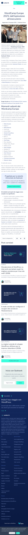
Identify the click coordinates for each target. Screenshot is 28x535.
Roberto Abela (8, 160)
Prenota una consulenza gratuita (19, 484)
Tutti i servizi (17, 462)
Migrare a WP (17, 449)
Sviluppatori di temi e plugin (8, 508)
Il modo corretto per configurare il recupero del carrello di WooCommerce (13, 309)
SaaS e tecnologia (5, 511)
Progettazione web (18, 444)
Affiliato (3, 514)
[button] (17, 238)
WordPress (3, 264)
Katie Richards (6, 82)
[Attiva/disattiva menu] (26, 3)
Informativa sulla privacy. (18, 531)
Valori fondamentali (5, 447)
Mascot (3, 459)
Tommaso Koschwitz (9, 158)
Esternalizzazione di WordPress (8, 501)
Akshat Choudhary (9, 133)
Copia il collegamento (7, 238)
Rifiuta (18, 533)
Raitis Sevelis (7, 124)
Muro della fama (5, 457)
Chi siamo (3, 439)
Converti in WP (17, 452)
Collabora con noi (5, 519)
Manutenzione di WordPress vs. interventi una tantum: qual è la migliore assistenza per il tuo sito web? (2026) (12, 270)
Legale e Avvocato (5, 481)
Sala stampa (4, 442)
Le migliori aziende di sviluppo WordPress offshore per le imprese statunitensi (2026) (12, 346)
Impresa (3, 468)
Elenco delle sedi (5, 454)
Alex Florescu (7, 153)
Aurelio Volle (7, 135)
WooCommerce (4, 304)
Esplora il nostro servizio (14, 186)
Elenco (2, 486)
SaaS (2, 473)
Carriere (3, 452)
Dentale (3, 483)
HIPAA (2, 488)
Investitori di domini (6, 516)
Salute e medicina (5, 476)
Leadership (4, 444)
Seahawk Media (17, 64)
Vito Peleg (6, 140)
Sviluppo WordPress (19, 442)
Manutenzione (17, 459)
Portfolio (3, 462)
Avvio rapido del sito (19, 439)
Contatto (16, 481)
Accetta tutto (12, 533)
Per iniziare (16, 478)
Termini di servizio (18, 468)
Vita (14, 8)
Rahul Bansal (7, 127)
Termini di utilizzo (18, 470)
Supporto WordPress (19, 457)
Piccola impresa (5, 470)
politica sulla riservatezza (20, 473)
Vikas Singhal (7, 147)
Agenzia (2, 341)
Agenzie (3, 506)
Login (15, 476)
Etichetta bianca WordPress (7, 498)
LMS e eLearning (5, 478)
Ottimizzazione (17, 447)
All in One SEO (14, 88)
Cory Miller (23, 80)
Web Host (3, 503)
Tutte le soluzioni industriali (5, 491)
